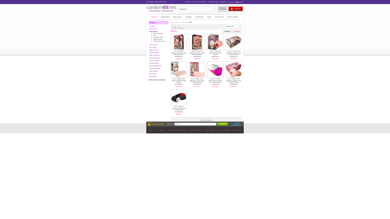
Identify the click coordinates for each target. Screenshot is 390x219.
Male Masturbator (158, 33)
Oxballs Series (154, 63)
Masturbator (153, 31)
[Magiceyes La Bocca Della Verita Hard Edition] (233, 49)
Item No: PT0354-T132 (233, 51)
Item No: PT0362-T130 (215, 51)
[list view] (237, 31)
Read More (179, 59)
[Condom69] (161, 12)
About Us (162, 130)
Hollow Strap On (154, 55)
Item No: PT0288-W (215, 78)
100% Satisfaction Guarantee (177, 130)
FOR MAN (154, 17)
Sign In (217, 2)
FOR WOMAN (165, 17)
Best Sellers (153, 76)
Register (223, 2)
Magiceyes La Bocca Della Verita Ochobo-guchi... (197, 81)
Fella (154, 35)
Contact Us (151, 130)
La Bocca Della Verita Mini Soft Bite (179, 81)
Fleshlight (152, 26)
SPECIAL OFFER (232, 17)
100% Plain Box (209, 130)
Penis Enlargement (155, 66)
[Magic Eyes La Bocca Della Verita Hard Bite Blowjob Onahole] (197, 49)
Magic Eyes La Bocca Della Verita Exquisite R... (178, 53)
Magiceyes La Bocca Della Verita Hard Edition (233, 53)
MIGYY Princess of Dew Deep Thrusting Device (215, 81)
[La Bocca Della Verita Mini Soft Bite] (179, 77)
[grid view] (227, 31)
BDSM (209, 17)
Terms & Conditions (224, 130)
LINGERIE (188, 17)
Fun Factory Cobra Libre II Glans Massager (179, 109)
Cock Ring (152, 47)
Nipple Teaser (153, 50)
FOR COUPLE (177, 17)
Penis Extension (154, 60)
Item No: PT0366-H (179, 51)
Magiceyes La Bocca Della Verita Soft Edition (233, 81)
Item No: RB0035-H (179, 106)
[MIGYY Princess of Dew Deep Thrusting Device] (215, 77)
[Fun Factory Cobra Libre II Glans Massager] (179, 104)
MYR (240, 2)
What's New (153, 74)
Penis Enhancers (154, 58)
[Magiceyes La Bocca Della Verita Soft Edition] (233, 77)
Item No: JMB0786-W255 (179, 78)
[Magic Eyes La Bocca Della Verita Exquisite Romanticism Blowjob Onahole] (179, 49)
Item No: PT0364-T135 (197, 51)
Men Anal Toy (153, 45)
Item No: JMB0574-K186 (234, 78)
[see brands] (236, 124)
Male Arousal (153, 71)
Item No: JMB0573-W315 (197, 78)
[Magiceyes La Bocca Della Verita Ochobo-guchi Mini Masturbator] (197, 77)
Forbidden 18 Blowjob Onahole (215, 53)
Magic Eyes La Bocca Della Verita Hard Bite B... (197, 53)
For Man (177, 22)
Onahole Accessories (159, 41)
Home (172, 22)
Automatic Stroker (158, 37)
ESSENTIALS (199, 17)
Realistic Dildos (154, 52)
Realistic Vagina (157, 39)
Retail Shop (237, 130)
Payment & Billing (195, 130)
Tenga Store (153, 29)
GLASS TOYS (219, 17)
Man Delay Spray (154, 68)
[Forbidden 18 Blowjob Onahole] (215, 49)
